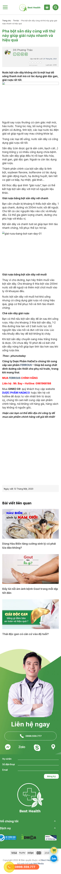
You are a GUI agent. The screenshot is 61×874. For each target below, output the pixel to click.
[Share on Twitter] (18, 54)
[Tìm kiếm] (55, 7)
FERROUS (26, 365)
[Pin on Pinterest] (22, 54)
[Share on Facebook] (14, 54)
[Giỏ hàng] (47, 7)
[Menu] (5, 7)
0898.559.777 (33, 736)
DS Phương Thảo (23, 49)
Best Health (47, 860)
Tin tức (16, 20)
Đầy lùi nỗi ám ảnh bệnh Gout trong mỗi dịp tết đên (30, 590)
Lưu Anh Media (36, 863)
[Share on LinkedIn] (26, 54)
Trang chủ (6, 20)
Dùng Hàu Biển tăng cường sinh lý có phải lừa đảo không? (29, 545)
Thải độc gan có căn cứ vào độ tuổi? (25, 634)
